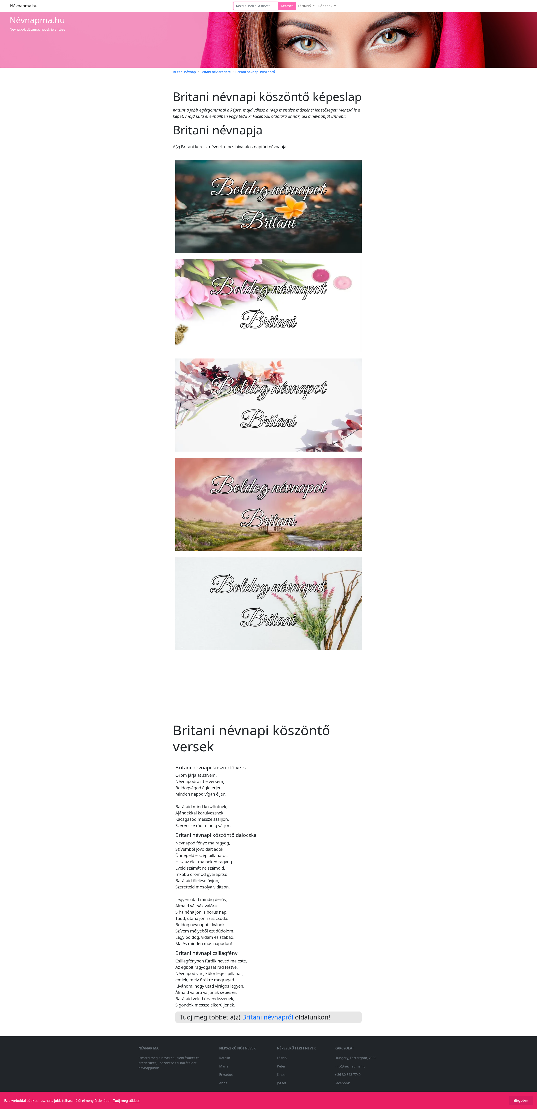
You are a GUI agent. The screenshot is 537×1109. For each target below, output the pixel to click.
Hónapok (325, 6)
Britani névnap (184, 72)
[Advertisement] (268, 682)
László (282, 1058)
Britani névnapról (267, 1017)
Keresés (287, 6)
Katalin (224, 1058)
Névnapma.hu (23, 6)
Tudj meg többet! (126, 1100)
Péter (281, 1066)
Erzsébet (226, 1074)
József (281, 1083)
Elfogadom (521, 1101)
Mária (223, 1066)
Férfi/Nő (305, 6)
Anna (223, 1083)
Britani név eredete (216, 72)
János (281, 1074)
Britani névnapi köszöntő (255, 72)
